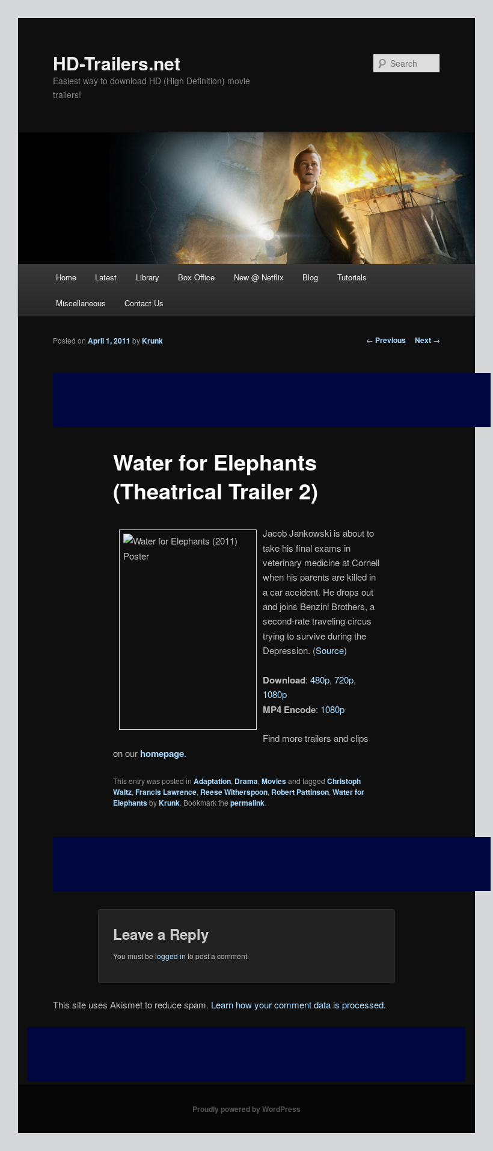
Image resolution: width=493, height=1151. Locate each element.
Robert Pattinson (300, 791)
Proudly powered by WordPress (246, 1108)
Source (330, 650)
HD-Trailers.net (116, 63)
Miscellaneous (81, 303)
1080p (275, 694)
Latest (106, 277)
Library (147, 277)
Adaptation (212, 781)
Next (427, 340)
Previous (386, 340)
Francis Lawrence (166, 791)
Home (66, 277)
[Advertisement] (272, 864)
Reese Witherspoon (234, 791)
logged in (170, 956)
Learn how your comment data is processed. (298, 1004)
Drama (246, 781)
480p (319, 679)
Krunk (152, 340)
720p (344, 679)
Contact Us (144, 303)
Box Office (196, 277)
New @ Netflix (259, 277)
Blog (310, 277)
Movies (274, 781)
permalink (247, 802)
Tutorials (352, 277)
